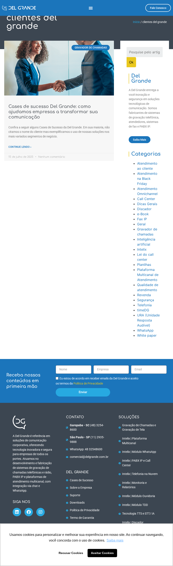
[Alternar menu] (91, 8)
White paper (147, 335)
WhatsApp (145, 330)
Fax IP (142, 219)
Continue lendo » (19, 146)
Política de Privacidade (88, 383)
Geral (141, 224)
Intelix (142, 249)
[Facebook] (28, 512)
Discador (144, 209)
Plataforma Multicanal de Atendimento (147, 275)
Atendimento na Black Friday (147, 178)
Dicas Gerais (147, 204)
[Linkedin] (17, 512)
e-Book (143, 214)
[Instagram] (40, 512)
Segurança (145, 300)
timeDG (143, 310)
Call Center (146, 199)
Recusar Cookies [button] (71, 553)
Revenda (144, 295)
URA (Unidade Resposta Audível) (148, 320)
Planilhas (144, 264)
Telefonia (144, 305)
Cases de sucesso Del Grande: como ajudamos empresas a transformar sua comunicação (53, 112)
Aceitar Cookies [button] (102, 553)
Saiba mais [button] (115, 540)
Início (136, 22)
